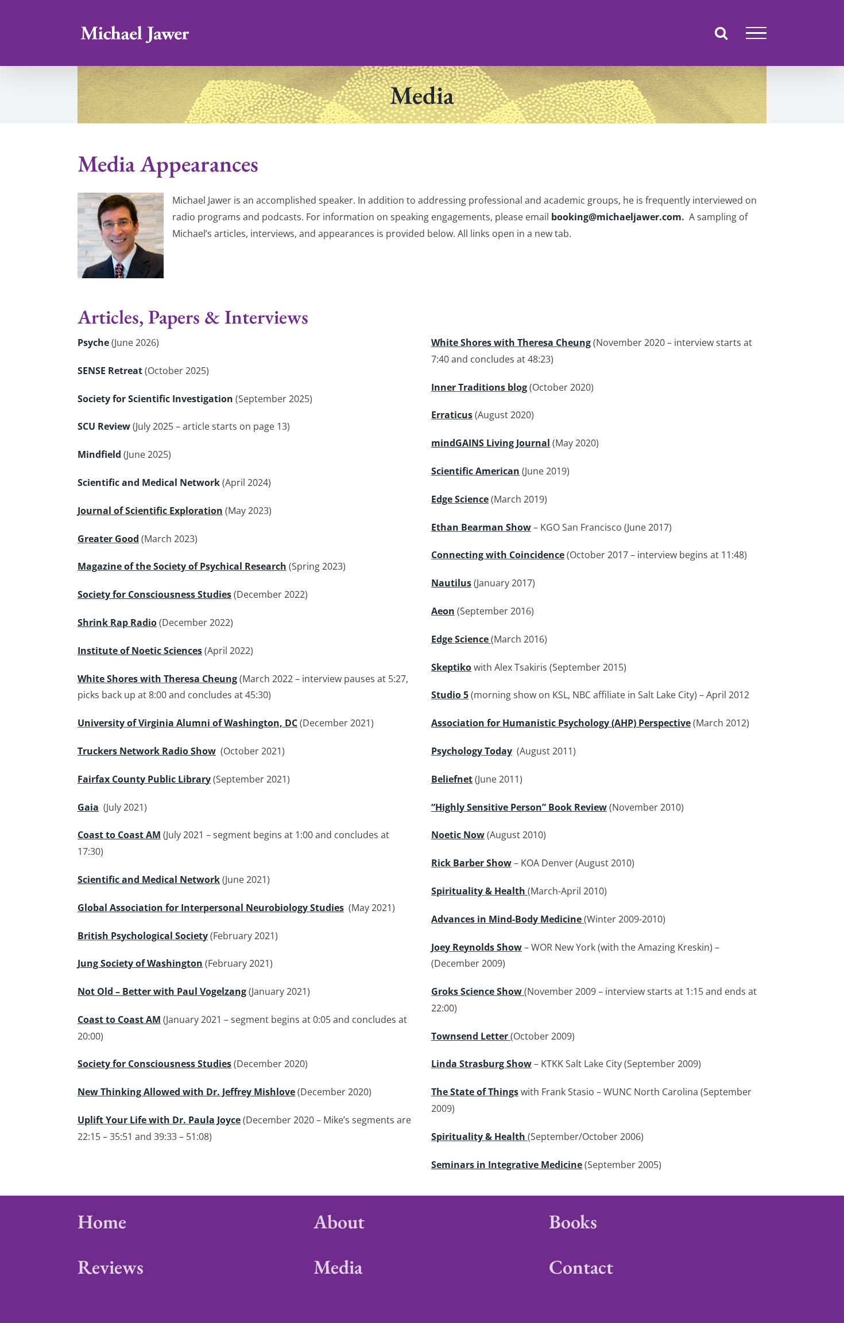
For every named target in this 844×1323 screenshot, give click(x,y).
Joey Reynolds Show (476, 947)
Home (102, 1221)
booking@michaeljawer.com (616, 217)
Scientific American (475, 471)
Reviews (111, 1266)
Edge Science (460, 499)
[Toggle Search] (721, 33)
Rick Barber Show (471, 863)
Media (337, 1266)
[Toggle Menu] (756, 33)
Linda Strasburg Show (481, 1063)
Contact (581, 1266)
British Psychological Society (143, 935)
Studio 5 (450, 694)
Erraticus (452, 414)
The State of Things (474, 1091)
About (339, 1221)
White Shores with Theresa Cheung (157, 678)
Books (573, 1221)
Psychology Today (471, 751)
